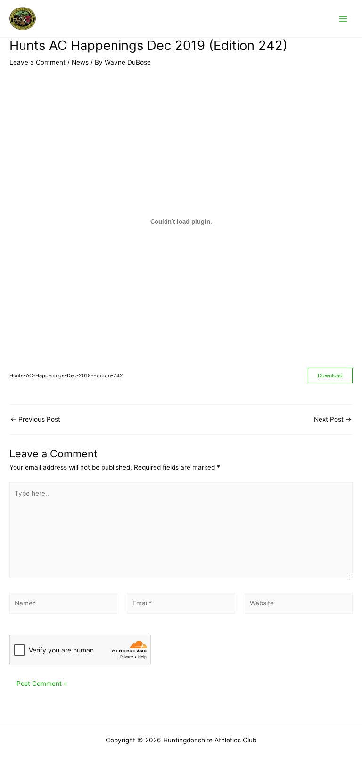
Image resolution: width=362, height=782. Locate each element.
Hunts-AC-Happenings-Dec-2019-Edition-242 (66, 375)
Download (330, 375)
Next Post (333, 419)
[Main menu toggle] (343, 18)
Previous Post (35, 419)
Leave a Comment (37, 62)
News (80, 62)
